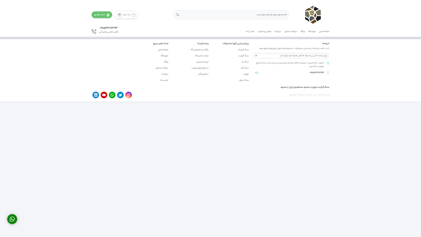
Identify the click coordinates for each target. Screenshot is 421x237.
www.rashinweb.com (321, 95)
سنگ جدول (244, 80)
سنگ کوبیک (243, 50)
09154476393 (109, 28)
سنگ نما (245, 62)
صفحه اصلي (324, 31)
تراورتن (246, 74)
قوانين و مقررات (264, 31)
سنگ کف (245, 68)
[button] (102, 14)
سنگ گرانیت (243, 56)
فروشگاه (312, 31)
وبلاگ (302, 31)
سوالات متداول (290, 31)
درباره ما (277, 31)
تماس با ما (250, 31)
